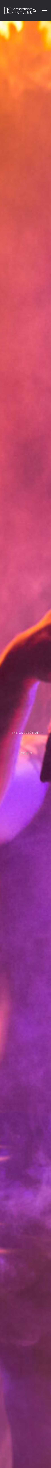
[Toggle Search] (34, 10)
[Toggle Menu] (44, 10)
